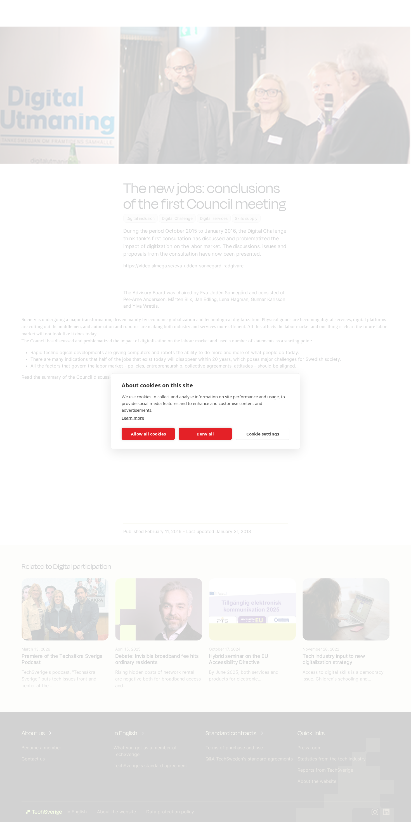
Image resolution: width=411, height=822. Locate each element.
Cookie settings (262, 434)
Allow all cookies (148, 434)
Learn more (133, 417)
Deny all (205, 434)
